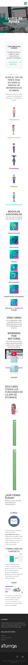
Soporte (3, 635)
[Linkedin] (22, 657)
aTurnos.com (13, 568)
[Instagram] (17, 657)
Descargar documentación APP (14, 470)
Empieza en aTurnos (6, 637)
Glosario (3, 639)
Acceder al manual (14, 433)
